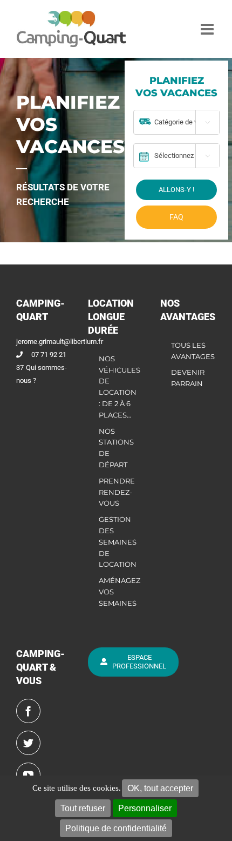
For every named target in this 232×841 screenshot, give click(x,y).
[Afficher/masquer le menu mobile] (208, 29)
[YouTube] (28, 775)
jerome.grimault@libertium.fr (59, 341)
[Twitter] (28, 743)
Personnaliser (145, 808)
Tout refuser (82, 808)
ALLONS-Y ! (176, 190)
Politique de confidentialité (116, 828)
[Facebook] (28, 711)
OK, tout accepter (160, 788)
